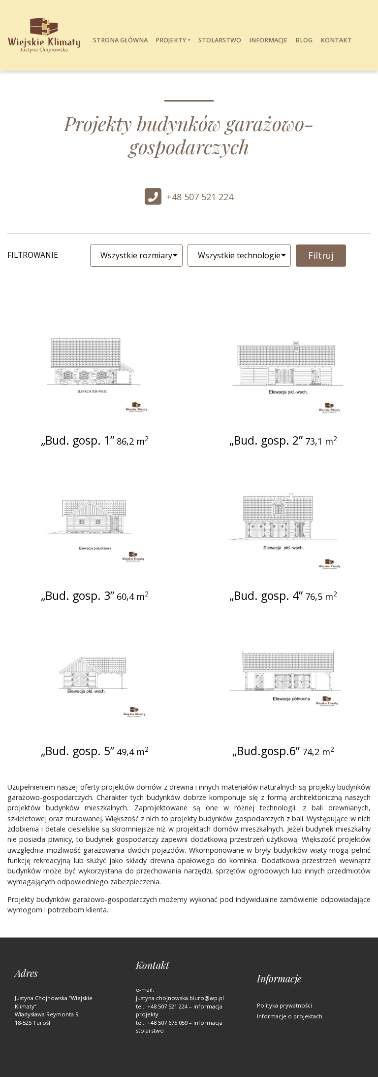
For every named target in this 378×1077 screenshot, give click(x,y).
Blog (304, 39)
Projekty (171, 39)
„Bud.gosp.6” (266, 751)
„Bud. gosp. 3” (77, 596)
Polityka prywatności (284, 1005)
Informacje (268, 39)
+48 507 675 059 (167, 1022)
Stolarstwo (219, 39)
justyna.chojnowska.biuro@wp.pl (180, 998)
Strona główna (120, 39)
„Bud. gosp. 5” (77, 751)
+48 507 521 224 (199, 197)
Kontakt (336, 39)
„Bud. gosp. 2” (266, 441)
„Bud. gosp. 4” (266, 596)
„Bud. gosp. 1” (77, 441)
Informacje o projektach (289, 1016)
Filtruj (321, 255)
